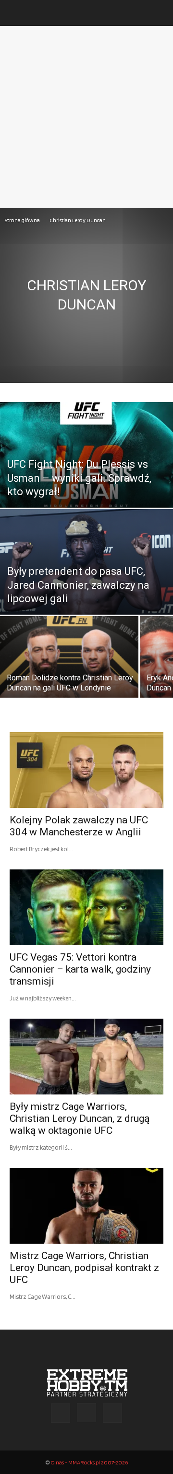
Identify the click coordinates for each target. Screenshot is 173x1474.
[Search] (159, 13)
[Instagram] (86, 1412)
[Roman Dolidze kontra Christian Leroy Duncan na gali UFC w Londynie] (69, 663)
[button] (16, 13)
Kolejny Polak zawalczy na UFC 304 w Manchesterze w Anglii (79, 826)
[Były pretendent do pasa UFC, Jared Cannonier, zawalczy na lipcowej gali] (86, 583)
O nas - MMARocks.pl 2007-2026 (89, 1462)
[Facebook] (60, 1413)
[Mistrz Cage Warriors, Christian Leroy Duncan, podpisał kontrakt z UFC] (86, 1206)
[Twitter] (112, 1413)
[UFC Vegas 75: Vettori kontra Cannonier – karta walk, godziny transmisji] (86, 907)
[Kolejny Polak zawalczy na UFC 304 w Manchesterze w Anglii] (86, 770)
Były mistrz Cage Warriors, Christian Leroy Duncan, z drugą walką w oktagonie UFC (79, 1118)
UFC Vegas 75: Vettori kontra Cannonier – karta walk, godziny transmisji (80, 969)
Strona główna (22, 220)
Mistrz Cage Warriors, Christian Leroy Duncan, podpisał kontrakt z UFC (84, 1267)
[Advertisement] (86, 117)
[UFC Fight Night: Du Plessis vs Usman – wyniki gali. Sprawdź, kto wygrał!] (86, 476)
